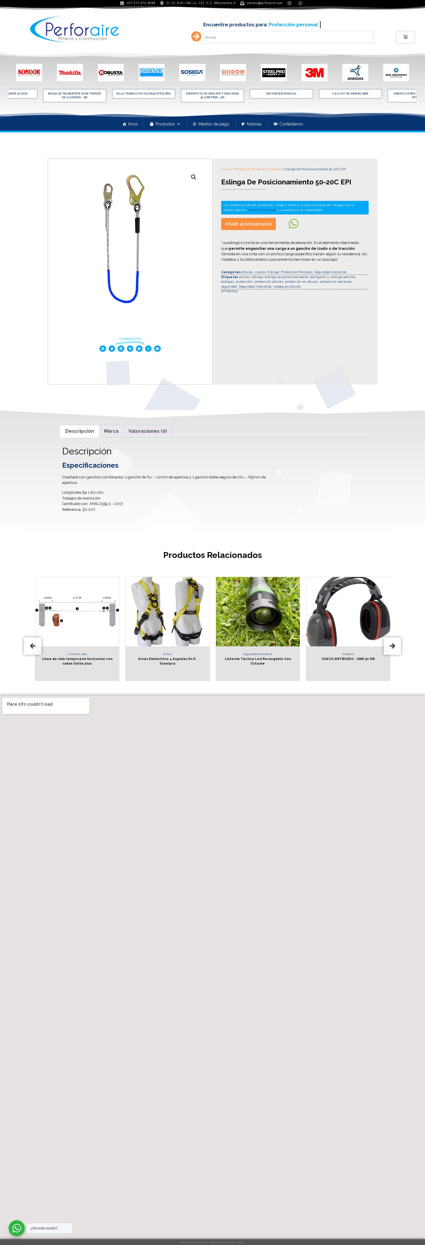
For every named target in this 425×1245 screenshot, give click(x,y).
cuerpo (274, 169)
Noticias (254, 124)
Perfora (232, 291)
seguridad (229, 286)
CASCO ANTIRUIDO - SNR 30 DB (301, 659)
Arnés (121, 654)
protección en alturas (301, 282)
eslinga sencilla (343, 277)
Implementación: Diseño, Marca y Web (212, 1242)
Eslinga (273, 272)
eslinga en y (319, 277)
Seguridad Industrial (330, 272)
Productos (165, 124)
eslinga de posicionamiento (286, 277)
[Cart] (405, 37)
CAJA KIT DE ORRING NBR (305, 93)
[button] (102, 348)
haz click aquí (262, 210)
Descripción (79, 431)
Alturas (247, 272)
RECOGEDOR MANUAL (236, 93)
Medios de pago (213, 124)
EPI (223, 291)
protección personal (336, 282)
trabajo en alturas (287, 286)
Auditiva (302, 654)
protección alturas (269, 282)
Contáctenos (291, 124)
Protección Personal (249, 169)
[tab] (80, 431)
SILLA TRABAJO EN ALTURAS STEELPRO (98, 93)
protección (244, 282)
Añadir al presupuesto (248, 224)
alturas (244, 277)
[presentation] (32, 646)
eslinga (257, 277)
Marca (111, 431)
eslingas (227, 282)
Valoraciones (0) (147, 431)
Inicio (133, 124)
